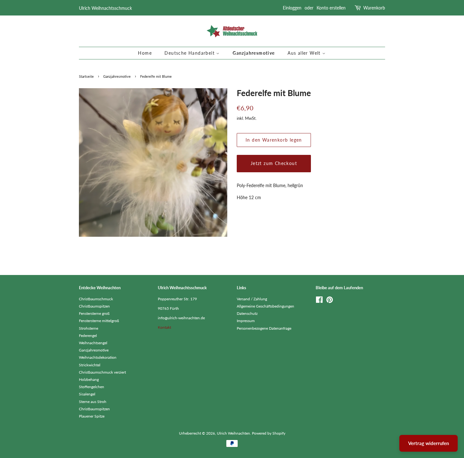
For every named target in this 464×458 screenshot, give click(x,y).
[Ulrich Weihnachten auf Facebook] (319, 301)
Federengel (88, 335)
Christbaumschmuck (96, 298)
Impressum (246, 320)
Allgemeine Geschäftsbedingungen (265, 306)
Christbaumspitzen (94, 306)
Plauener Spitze (91, 416)
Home (145, 53)
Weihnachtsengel (93, 342)
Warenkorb (374, 7)
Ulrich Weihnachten (233, 433)
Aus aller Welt (305, 53)
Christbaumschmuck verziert (102, 372)
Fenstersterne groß (94, 313)
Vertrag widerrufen (428, 443)
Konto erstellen (331, 7)
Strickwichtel (89, 365)
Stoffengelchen (91, 386)
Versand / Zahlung (252, 298)
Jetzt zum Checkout (274, 163)
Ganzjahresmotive (254, 53)
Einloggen (292, 7)
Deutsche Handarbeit (190, 53)
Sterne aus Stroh (92, 401)
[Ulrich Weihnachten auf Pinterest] (329, 301)
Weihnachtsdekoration (97, 357)
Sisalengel (87, 394)
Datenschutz (247, 313)
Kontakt (164, 327)
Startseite (86, 76)
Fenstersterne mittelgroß (99, 320)
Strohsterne (88, 328)
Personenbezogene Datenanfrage (264, 328)
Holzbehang (89, 379)
